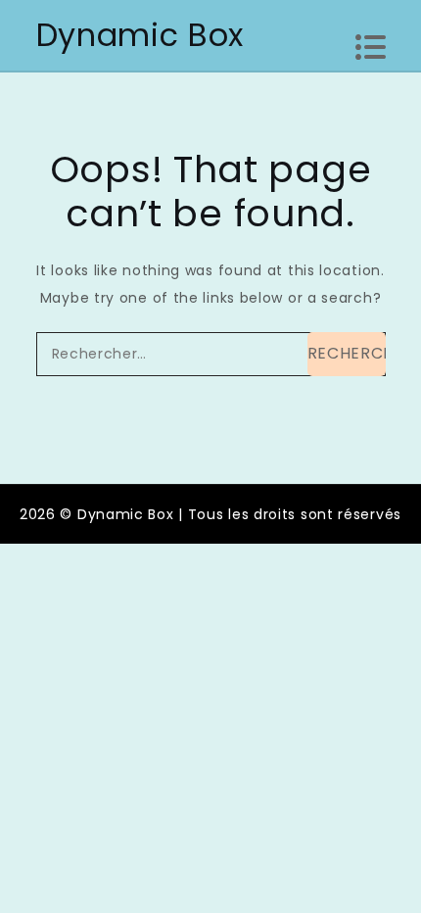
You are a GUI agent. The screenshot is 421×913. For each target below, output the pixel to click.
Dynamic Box (140, 35)
